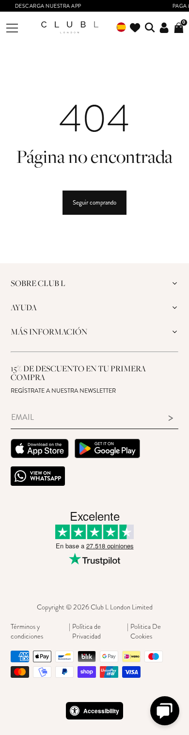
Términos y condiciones (27, 631)
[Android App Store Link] (107, 450)
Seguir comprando (94, 202)
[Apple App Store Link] (40, 450)
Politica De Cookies (145, 631)
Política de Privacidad (86, 631)
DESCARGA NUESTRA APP (41, 6)
